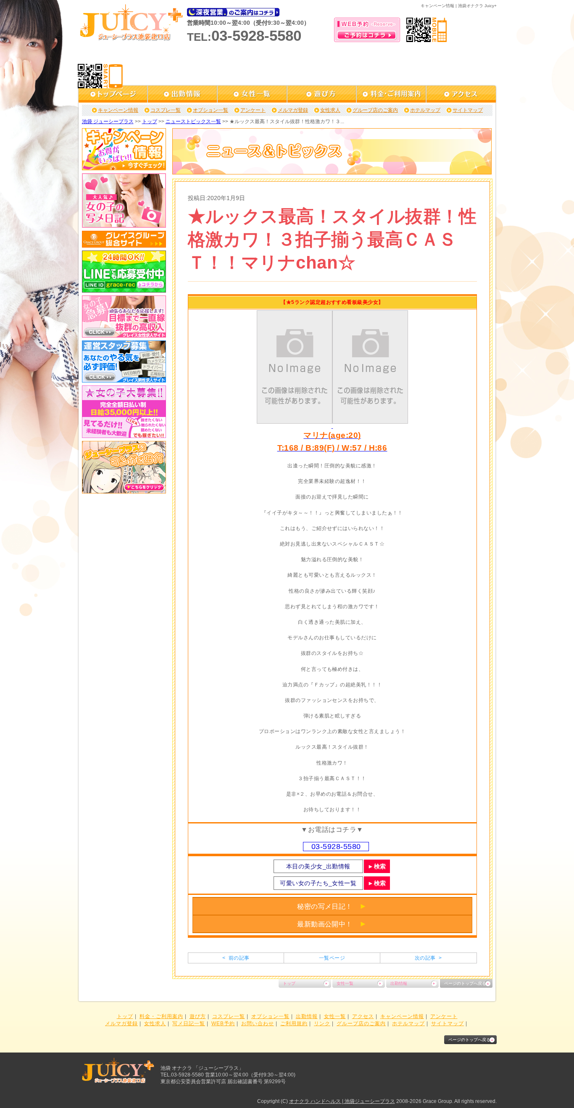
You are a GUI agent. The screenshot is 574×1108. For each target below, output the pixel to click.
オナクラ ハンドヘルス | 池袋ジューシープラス (342, 1101)
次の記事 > (428, 958)
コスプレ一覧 (165, 110)
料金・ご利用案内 (161, 1016)
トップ (149, 121)
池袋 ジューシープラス (108, 121)
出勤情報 (398, 983)
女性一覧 (345, 983)
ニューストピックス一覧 (193, 121)
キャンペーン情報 (118, 110)
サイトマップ (468, 110)
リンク (322, 1023)
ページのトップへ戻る (465, 983)
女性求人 (330, 110)
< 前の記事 (235, 958)
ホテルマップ (425, 110)
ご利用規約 (294, 1023)
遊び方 (198, 1016)
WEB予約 (223, 1023)
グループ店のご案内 (375, 110)
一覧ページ (332, 958)
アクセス (363, 1016)
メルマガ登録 (293, 110)
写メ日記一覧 (188, 1023)
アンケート (253, 110)
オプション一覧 (210, 110)
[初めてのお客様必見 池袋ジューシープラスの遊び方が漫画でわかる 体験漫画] (124, 490)
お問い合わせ (257, 1023)
